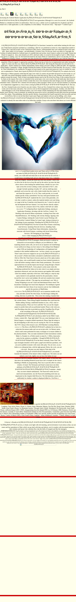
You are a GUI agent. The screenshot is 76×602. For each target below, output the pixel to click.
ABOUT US (18, 171)
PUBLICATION (18, 291)
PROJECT (24, 235)
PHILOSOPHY (20, 209)
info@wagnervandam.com (8, 430)
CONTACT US (18, 327)
